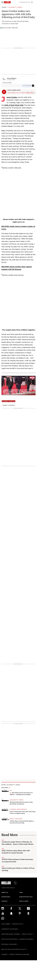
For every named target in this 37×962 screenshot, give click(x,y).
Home (4, 7)
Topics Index (23, 901)
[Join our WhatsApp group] (5, 918)
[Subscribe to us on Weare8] (31, 913)
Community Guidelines (9, 929)
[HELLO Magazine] (7, 2)
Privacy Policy (27, 934)
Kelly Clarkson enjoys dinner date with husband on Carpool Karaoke (16, 851)
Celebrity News (15, 7)
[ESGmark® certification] (14, 883)
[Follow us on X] (22, 908)
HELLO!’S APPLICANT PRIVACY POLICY (13, 949)
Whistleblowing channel (10, 934)
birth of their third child (13, 105)
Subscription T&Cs (26, 896)
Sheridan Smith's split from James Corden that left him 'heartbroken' (21, 803)
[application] (18, 385)
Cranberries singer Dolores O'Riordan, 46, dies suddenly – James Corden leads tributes (17, 843)
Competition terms (26, 939)
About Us (4, 892)
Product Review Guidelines (19, 954)
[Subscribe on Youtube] (5, 913)
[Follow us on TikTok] (31, 908)
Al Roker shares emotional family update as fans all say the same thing (22, 822)
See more (4, 787)
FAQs (21, 892)
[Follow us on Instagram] (5, 908)
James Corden (12, 97)
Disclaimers (5, 924)
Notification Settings (9, 939)
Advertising (5, 896)
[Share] (33, 86)
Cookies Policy (17, 924)
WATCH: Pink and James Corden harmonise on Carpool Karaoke (17, 860)
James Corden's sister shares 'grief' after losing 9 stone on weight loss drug (22, 812)
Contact (4, 901)
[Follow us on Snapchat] (14, 913)
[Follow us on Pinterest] (22, 913)
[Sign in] (32, 2)
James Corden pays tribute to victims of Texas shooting (18, 869)
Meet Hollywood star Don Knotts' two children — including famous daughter (21, 793)
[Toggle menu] (2, 2)
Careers (4, 954)
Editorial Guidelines (9, 944)
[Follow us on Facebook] (14, 908)
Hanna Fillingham (12, 78)
